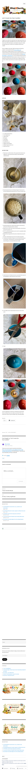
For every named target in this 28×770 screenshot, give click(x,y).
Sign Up (4, 659)
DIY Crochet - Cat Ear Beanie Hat (8, 672)
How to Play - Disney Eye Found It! (8, 675)
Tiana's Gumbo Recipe (7, 668)
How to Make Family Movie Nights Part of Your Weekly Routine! (13, 519)
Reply (3, 458)
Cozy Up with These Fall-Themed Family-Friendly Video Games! (13, 516)
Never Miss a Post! (6, 648)
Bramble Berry (4, 55)
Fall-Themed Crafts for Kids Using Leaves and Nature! (12, 513)
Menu (24, 3)
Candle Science (9, 55)
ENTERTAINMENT (13, 432)
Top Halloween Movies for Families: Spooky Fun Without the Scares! (14, 510)
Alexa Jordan (7, 444)
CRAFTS (9, 432)
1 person (8, 455)
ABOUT (3, 756)
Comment (21, 481)
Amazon (23, 54)
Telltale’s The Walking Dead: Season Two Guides (11, 674)
